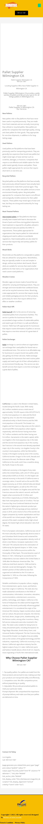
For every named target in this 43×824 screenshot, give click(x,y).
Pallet (4, 345)
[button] (39, 5)
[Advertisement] (21, 48)
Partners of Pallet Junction (12, 817)
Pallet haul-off (7, 312)
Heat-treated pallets (9, 217)
